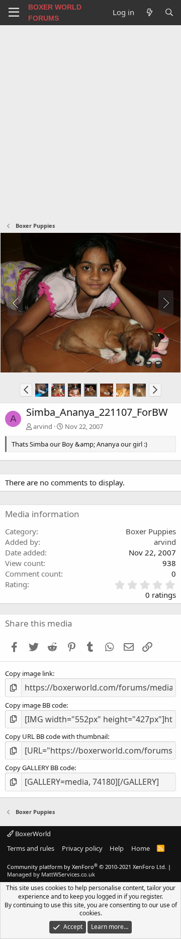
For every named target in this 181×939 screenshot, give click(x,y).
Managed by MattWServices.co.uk (51, 874)
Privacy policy (82, 848)
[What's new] (149, 12)
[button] (26, 390)
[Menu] (14, 12)
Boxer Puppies (151, 531)
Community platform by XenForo (86, 866)
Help (117, 848)
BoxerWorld (32, 833)
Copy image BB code (35, 705)
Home (140, 848)
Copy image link (29, 673)
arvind (42, 426)
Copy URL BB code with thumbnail (56, 736)
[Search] (169, 12)
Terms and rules (30, 848)
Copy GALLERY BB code (39, 767)
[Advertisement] (90, 121)
